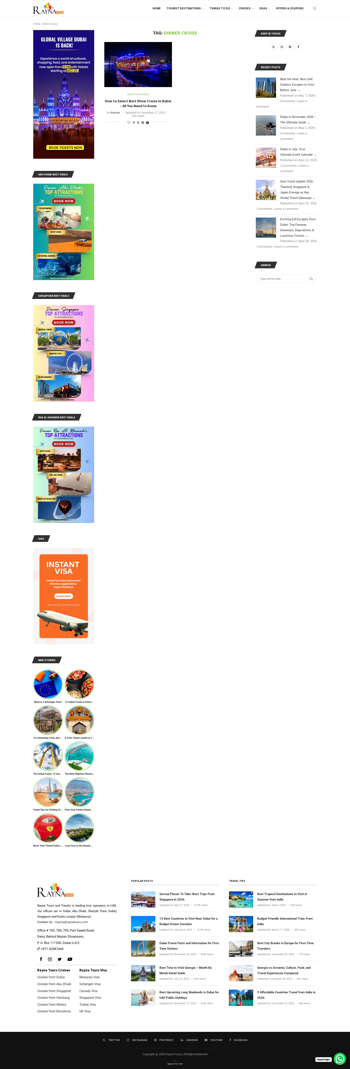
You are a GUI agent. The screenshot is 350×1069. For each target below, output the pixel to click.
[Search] (315, 8)
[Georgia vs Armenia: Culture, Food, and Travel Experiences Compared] (241, 973)
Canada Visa (88, 991)
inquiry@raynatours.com (71, 922)
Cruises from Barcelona (54, 1011)
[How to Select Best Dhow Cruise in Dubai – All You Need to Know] (138, 64)
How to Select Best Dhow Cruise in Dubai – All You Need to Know (138, 103)
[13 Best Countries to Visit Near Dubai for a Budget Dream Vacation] (143, 924)
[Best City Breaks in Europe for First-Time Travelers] (241, 949)
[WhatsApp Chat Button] (340, 1059)
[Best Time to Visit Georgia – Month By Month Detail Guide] (143, 973)
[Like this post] (128, 122)
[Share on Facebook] (134, 122)
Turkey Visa (87, 1004)
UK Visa (85, 1011)
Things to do (220, 8)
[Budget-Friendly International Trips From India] (241, 924)
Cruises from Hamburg (53, 998)
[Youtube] (69, 959)
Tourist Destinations (184, 8)
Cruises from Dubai (51, 977)
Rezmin (115, 112)
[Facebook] (41, 959)
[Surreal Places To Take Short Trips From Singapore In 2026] (143, 899)
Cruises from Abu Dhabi (54, 984)
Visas (263, 8)
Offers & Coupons (290, 8)
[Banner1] (63, 94)
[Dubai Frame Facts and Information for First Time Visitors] (143, 949)
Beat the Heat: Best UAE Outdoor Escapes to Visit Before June (297, 84)
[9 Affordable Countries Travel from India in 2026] (241, 998)
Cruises (245, 8)
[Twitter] (60, 959)
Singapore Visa (90, 998)
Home (157, 8)
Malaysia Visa (89, 977)
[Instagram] (50, 959)
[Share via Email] (147, 122)
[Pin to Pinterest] (143, 122)
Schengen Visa (90, 984)
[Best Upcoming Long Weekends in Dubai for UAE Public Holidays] (143, 998)
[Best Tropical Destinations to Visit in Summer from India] (241, 899)
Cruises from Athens (51, 1004)
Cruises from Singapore (54, 991)
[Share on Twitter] (138, 122)
